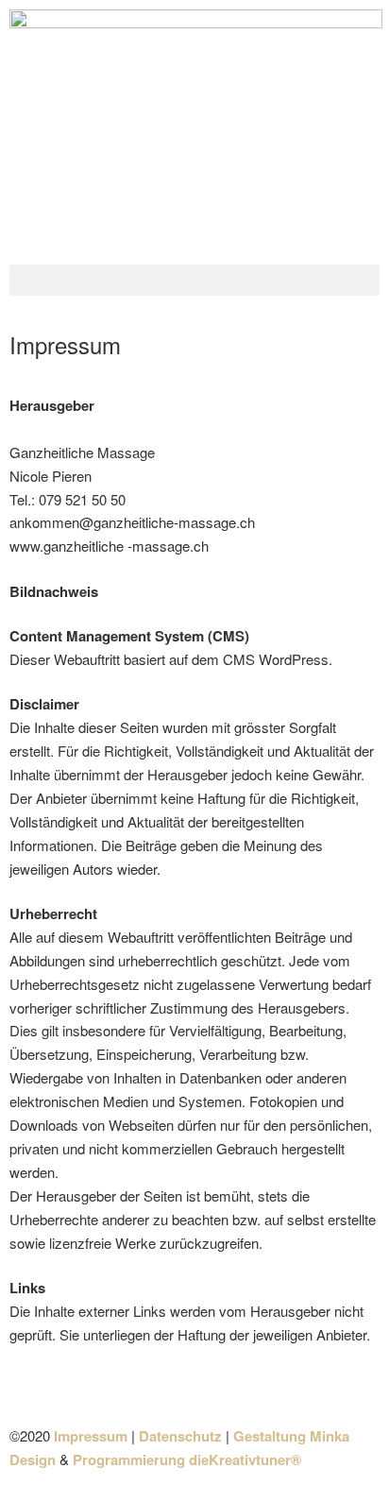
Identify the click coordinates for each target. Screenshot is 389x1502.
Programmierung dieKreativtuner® (187, 1459)
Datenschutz (180, 1435)
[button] (194, 280)
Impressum (90, 1435)
